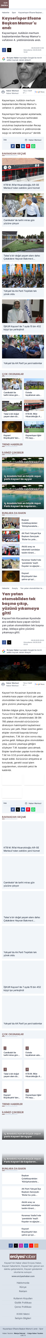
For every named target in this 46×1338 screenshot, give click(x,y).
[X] (16, 1246)
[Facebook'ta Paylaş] (4, 50)
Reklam (23, 1291)
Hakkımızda (23, 1282)
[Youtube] (31, 1246)
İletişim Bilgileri (23, 1318)
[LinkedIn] (26, 1246)
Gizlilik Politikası (23, 1302)
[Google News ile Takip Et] (39, 92)
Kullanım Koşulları (23, 1298)
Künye (23, 1287)
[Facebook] (11, 1246)
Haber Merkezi (12, 92)
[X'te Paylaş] (9, 50)
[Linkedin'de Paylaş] (23, 146)
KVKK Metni (23, 1314)
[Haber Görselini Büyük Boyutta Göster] (23, 75)
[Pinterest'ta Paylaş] (28, 146)
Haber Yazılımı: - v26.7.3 (22, 1334)
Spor (14, 12)
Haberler (5, 12)
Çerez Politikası (23, 1306)
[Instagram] (21, 1246)
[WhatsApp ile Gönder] (33, 146)
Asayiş (15, 588)
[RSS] (36, 1246)
